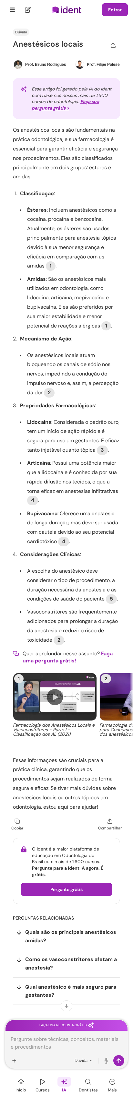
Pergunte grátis (66, 889)
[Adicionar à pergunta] (14, 1060)
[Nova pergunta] (28, 10)
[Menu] (12, 10)
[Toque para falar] (106, 1060)
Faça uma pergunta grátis (63, 1025)
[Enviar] (118, 1060)
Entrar (115, 10)
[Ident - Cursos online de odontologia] (66, 9)
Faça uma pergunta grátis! (68, 657)
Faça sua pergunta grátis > (65, 105)
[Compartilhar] (113, 45)
